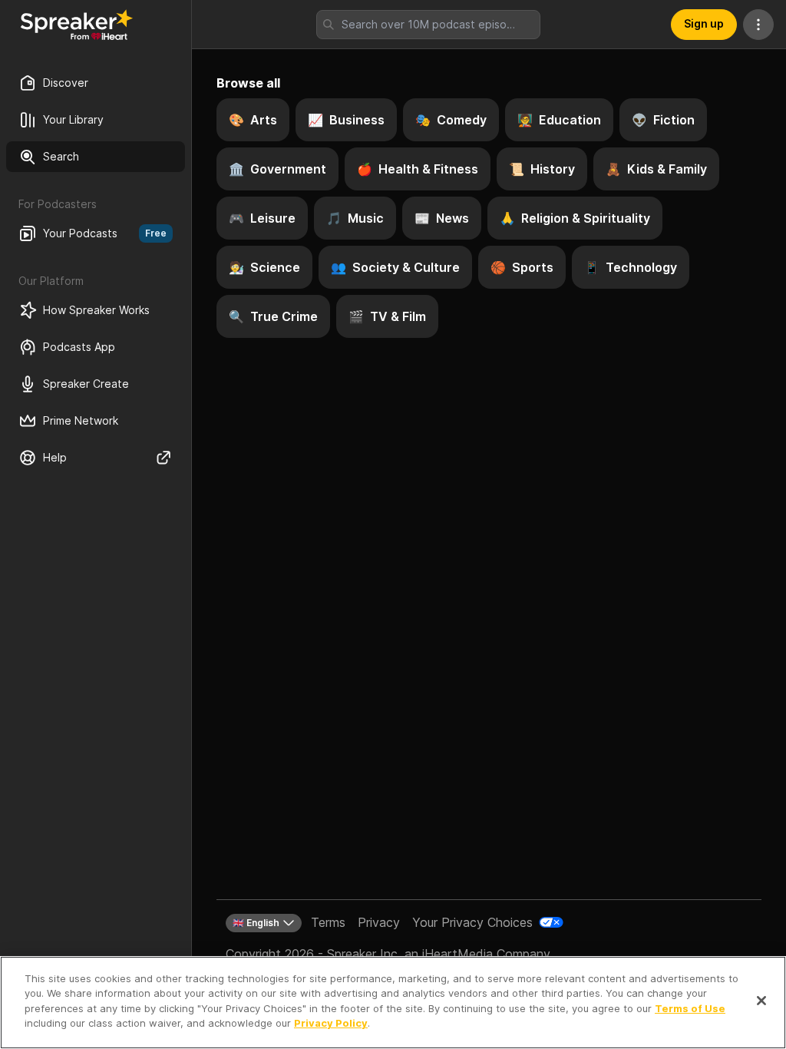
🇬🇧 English (256, 922)
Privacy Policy (331, 1023)
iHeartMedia (457, 953)
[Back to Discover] (76, 24)
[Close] (761, 1001)
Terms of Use (690, 1008)
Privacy (379, 922)
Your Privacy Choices (472, 922)
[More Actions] (758, 24)
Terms (328, 922)
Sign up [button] (704, 23)
